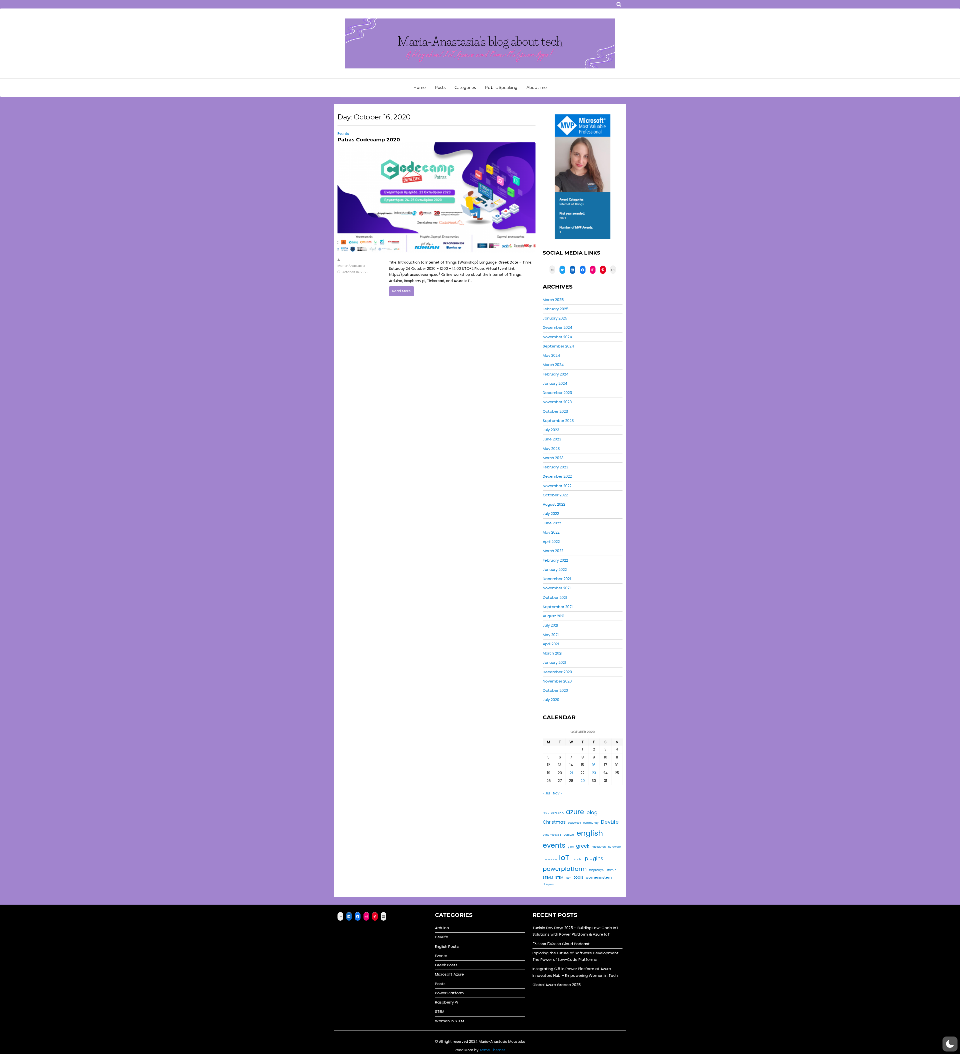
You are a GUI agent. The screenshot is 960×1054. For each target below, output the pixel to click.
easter (569, 834)
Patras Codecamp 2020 (369, 140)
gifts (571, 847)
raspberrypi (596, 870)
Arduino (442, 927)
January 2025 (555, 318)
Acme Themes (493, 1050)
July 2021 (550, 625)
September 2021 (558, 606)
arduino (557, 813)
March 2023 (553, 457)
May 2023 (551, 448)
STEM (559, 877)
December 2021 (557, 578)
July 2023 (551, 429)
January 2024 (555, 383)
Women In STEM (449, 1021)
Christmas (554, 822)
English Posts (447, 946)
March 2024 (553, 364)
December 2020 (557, 672)
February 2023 (555, 467)
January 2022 (555, 569)
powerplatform (565, 869)
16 (594, 764)
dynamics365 (552, 835)
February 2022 (555, 560)
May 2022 (551, 532)
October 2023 (555, 411)
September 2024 (558, 346)
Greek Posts (446, 965)
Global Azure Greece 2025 (556, 984)
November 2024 (557, 337)
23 (594, 772)
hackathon (599, 847)
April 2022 (551, 541)
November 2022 (557, 485)
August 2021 (553, 616)
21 (571, 772)
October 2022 (555, 495)
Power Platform (449, 993)
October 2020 (555, 690)
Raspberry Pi (446, 1002)
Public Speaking (501, 87)
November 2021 (557, 588)
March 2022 (553, 550)
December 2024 (557, 327)
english (589, 833)
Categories (465, 87)
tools (578, 877)
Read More (401, 291)
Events (343, 133)
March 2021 (552, 653)
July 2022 (551, 513)
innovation (550, 859)
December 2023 (557, 392)
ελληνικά (548, 884)
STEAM (548, 877)
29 (582, 780)
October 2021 (555, 597)
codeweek (574, 823)
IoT (564, 857)
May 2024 (551, 355)
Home (420, 87)
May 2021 (551, 634)
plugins (594, 858)
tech (568, 878)
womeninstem (599, 877)
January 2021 (554, 662)
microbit (577, 859)
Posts (440, 87)
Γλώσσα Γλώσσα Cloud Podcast (561, 943)
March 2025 (553, 299)
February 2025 (555, 309)
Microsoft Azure (449, 974)
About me (536, 87)
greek (582, 846)
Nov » (557, 793)
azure (575, 811)
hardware (614, 847)
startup (611, 870)
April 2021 (551, 644)
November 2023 (557, 401)
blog (592, 812)
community (590, 823)
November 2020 (557, 681)
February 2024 (555, 374)
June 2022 (552, 523)
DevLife (610, 821)
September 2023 (558, 420)
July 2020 (551, 699)
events (554, 845)
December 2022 (557, 476)
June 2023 (552, 439)
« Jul (546, 793)
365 (546, 813)
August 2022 (554, 504)
